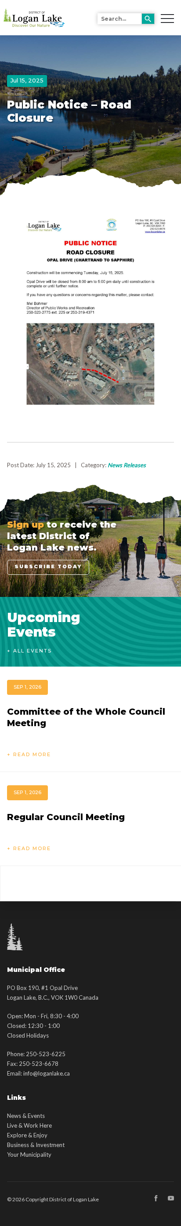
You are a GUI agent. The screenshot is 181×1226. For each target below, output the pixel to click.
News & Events (26, 1115)
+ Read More (29, 754)
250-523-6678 (38, 1063)
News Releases (127, 465)
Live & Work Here (29, 1125)
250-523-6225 (45, 1053)
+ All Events (29, 650)
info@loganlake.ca (46, 1073)
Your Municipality (29, 1154)
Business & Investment (36, 1144)
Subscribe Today (48, 566)
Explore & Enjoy (27, 1135)
